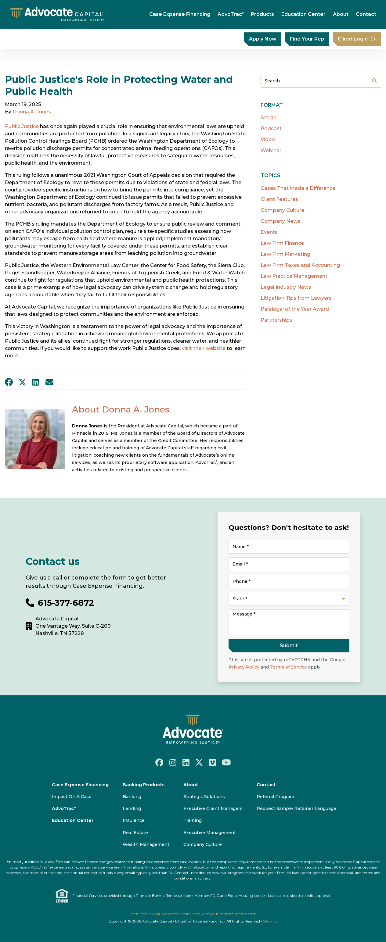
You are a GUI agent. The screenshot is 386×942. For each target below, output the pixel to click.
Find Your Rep (307, 39)
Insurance (134, 820)
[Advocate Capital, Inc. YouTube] (226, 762)
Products (262, 14)
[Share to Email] (49, 382)
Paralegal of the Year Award (295, 309)
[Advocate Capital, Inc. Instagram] (172, 762)
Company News (280, 221)
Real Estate (135, 832)
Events (269, 232)
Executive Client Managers (213, 808)
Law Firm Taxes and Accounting (300, 265)
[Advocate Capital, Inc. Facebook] (159, 762)
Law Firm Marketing (285, 254)
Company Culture (282, 210)
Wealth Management (146, 844)
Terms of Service (288, 667)
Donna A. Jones (32, 112)
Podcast (271, 128)
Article (268, 117)
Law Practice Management (294, 276)
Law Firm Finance (282, 243)
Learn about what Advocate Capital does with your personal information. (193, 914)
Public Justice (22, 126)
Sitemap (270, 921)
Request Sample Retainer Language (296, 808)
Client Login (353, 39)
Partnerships (276, 320)
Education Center (303, 14)
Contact (366, 14)
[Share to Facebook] (9, 382)
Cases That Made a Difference (298, 188)
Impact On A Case (72, 796)
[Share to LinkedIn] (35, 382)
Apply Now (262, 39)
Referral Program (275, 796)
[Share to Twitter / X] (22, 382)
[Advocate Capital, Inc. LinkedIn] (185, 762)
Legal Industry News (286, 287)
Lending (132, 808)
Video (268, 139)
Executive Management (209, 832)
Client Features (279, 199)
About (340, 14)
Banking (132, 796)
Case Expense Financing (179, 14)
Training (192, 820)
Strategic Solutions (204, 796)
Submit (374, 80)
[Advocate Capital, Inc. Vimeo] (212, 762)
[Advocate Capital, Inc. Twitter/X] (199, 762)
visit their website (203, 348)
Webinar (271, 150)
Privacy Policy (244, 667)
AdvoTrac (231, 14)
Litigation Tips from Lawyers (296, 298)
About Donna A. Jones (120, 409)
